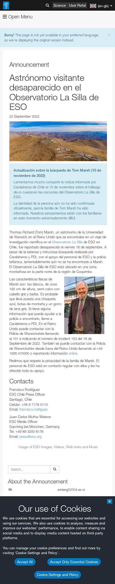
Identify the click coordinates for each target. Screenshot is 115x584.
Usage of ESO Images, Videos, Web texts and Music (58, 447)
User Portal (77, 5)
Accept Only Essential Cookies (74, 562)
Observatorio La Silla (67, 242)
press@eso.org (30, 436)
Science (59, 5)
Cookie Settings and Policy (57, 575)
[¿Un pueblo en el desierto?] (58, 141)
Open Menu (20, 16)
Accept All (25, 562)
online (73, 353)
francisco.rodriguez (34, 409)
